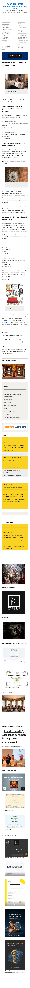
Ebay (19, 25)
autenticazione (5, 320)
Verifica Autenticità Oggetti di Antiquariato (12, 475)
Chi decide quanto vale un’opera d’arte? (12, 457)
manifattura (6, 256)
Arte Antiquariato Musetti (9, 438)
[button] (15, 56)
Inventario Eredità (6, 22)
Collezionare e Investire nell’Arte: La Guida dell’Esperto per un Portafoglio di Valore (13, 536)
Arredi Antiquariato (22, 35)
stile (5, 251)
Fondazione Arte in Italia (9, 463)
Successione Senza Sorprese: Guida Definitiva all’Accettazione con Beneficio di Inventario (13, 446)
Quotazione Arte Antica (23, 40)
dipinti (21, 274)
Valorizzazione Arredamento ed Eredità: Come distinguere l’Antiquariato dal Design (14, 542)
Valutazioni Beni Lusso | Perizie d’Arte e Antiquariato (14, 454)
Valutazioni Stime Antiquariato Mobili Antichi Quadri (15, 6)
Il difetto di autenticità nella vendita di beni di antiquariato (12, 471)
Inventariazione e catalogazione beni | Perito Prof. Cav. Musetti (13, 547)
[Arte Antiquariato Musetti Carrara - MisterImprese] (15, 427)
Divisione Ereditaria (6, 27)
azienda (8, 191)
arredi (3, 101)
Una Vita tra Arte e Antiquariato (11, 467)
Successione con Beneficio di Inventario (12, 529)
